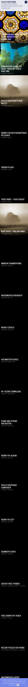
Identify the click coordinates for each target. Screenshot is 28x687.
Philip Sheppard (8, 2)
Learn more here (11, 683)
